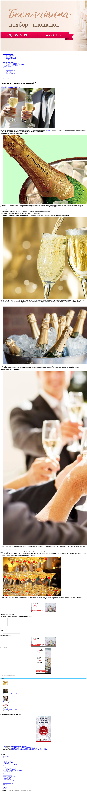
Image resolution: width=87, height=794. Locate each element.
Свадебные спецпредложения (9, 776)
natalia (19, 86)
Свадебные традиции (10, 73)
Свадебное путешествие (11, 58)
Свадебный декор (9, 56)
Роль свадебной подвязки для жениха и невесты (13, 701)
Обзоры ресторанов (7, 760)
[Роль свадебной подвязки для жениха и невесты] (5, 700)
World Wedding (9, 71)
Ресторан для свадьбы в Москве (12, 63)
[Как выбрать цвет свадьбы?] (5, 684)
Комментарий (4, 625)
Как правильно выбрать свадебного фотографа (13, 693)
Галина (4, 746)
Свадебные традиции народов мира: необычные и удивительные (22, 747)
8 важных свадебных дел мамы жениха (18, 746)
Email (2, 630)
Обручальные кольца (7, 761)
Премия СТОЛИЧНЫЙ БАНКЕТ (10, 764)
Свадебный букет (7, 778)
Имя (2, 628)
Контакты (5, 788)
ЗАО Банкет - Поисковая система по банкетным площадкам (19, 790)
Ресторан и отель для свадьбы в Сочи (14, 65)
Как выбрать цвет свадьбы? (9, 685)
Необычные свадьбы (10, 68)
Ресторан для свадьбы (8, 62)
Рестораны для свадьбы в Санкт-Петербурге (15, 64)
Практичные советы (10, 60)
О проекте (5, 787)
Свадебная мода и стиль (11, 57)
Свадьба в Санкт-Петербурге (9, 780)
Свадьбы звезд (9, 72)
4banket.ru (48, 130)
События (5, 784)
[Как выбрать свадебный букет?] (5, 708)
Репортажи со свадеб (10, 70)
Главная (4, 52)
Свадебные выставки (7, 66)
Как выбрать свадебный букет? (10, 709)
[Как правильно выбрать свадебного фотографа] (5, 692)
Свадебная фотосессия (10, 59)
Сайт (2, 632)
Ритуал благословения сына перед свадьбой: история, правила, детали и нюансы (28, 748)
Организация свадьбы (8, 54)
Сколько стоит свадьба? (11, 55)
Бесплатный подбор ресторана (7, 75)
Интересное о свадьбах (8, 67)
